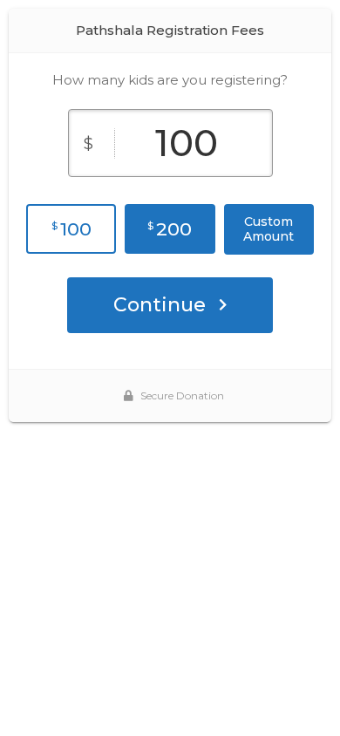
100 (71, 229)
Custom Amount (268, 229)
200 (169, 229)
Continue (159, 305)
